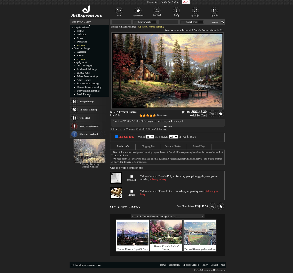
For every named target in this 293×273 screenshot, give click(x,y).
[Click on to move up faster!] (89, 25)
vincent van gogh (85, 65)
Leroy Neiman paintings (88, 90)
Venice (80, 38)
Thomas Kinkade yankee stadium (199, 249)
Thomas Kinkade (90, 166)
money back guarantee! (89, 126)
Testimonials (174, 264)
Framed (131, 194)
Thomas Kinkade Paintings (123, 26)
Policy (205, 264)
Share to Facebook (89, 134)
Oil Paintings (78, 264)
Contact (214, 264)
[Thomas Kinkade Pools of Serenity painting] (166, 243)
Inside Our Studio (169, 2)
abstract (80, 31)
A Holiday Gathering (89, 164)
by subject (195, 15)
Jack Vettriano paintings (88, 83)
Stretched (131, 179)
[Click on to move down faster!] (89, 96)
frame (163, 264)
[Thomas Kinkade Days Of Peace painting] (132, 244)
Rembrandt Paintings (87, 69)
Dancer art (82, 41)
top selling (85, 117)
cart (119, 15)
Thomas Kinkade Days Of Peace (132, 249)
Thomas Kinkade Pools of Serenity (166, 248)
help (223, 264)
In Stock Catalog (88, 109)
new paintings (87, 101)
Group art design (82, 48)
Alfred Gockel (83, 80)
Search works (144, 22)
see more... (82, 45)
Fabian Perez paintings (87, 76)
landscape (81, 34)
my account (138, 15)
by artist (214, 15)
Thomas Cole (83, 72)
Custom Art (152, 2)
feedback (157, 15)
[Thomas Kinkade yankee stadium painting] (200, 244)
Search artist (192, 22)
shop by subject (81, 27)
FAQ (176, 15)
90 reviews (162, 115)
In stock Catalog (191, 264)
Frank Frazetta (83, 94)
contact (215, 22)
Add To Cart (198, 115)
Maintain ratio (126, 136)
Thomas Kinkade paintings (89, 87)
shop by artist (80, 62)
